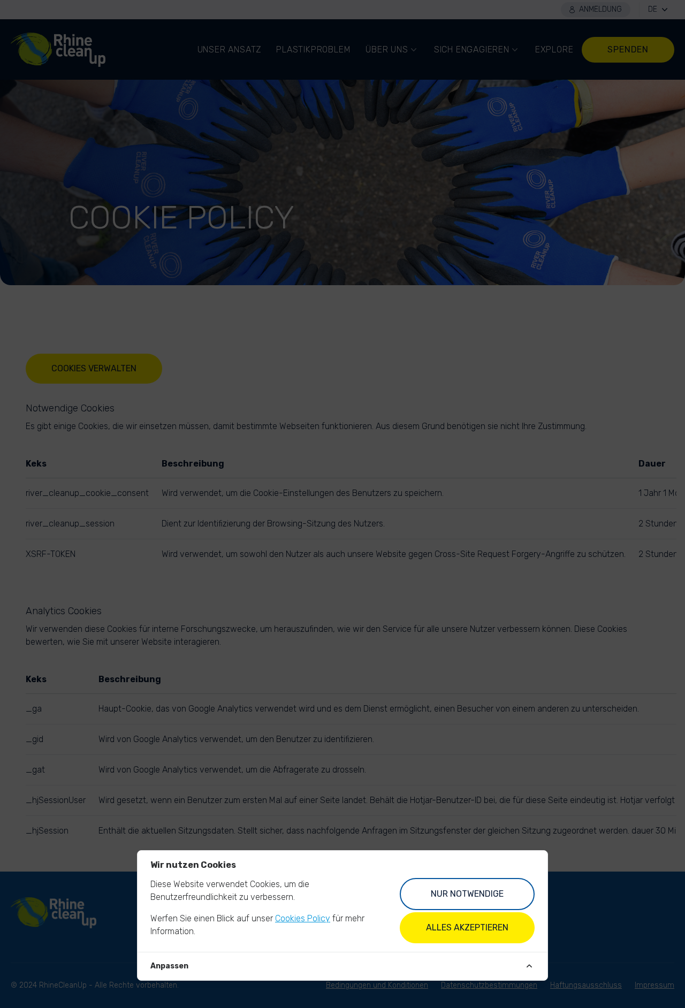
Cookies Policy (302, 918)
